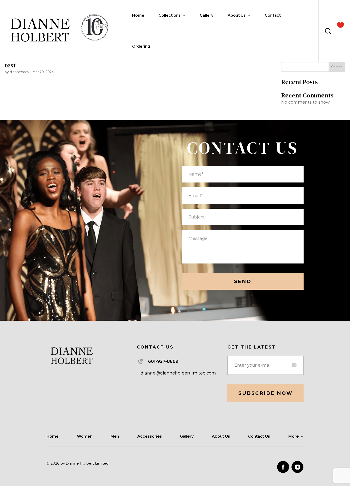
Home (138, 16)
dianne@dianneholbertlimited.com (178, 373)
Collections (170, 16)
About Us (237, 16)
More (293, 437)
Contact (273, 16)
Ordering (141, 47)
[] (340, 24)
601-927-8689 (163, 361)
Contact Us (259, 437)
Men (114, 437)
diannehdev (19, 72)
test (10, 65)
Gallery (206, 16)
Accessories (149, 437)
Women (84, 437)
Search (337, 67)
